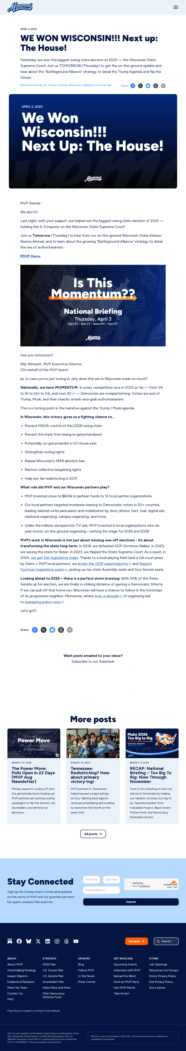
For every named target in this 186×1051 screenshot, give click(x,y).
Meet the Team (17, 987)
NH (37, 393)
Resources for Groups (163, 970)
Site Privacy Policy (161, 982)
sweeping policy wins (42, 602)
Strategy (49, 958)
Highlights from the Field (96, 85)
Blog (81, 964)
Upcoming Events (125, 964)
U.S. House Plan (53, 970)
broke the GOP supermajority (103, 564)
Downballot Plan (53, 982)
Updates (84, 958)
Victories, (63, 85)
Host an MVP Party (126, 982)
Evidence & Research (21, 982)
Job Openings (158, 964)
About (12, 958)
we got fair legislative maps (54, 558)
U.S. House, (50, 85)
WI (69, 393)
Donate (134, 941)
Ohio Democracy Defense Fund (54, 995)
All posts (91, 834)
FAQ (10, 999)
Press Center (86, 982)
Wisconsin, (75, 85)
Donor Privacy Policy (162, 976)
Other (153, 958)
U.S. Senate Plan (53, 976)
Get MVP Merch (124, 987)
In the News (86, 976)
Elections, (26, 85)
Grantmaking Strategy (21, 970)
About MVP (15, 964)
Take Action (121, 993)
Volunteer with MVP (127, 970)
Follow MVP (86, 970)
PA (47, 393)
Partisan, (38, 85)
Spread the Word (125, 976)
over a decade (106, 596)
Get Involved (123, 958)
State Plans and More (57, 987)
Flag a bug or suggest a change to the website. (33, 1010)
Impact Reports (17, 976)
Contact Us (15, 993)
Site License (157, 987)
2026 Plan (49, 964)
